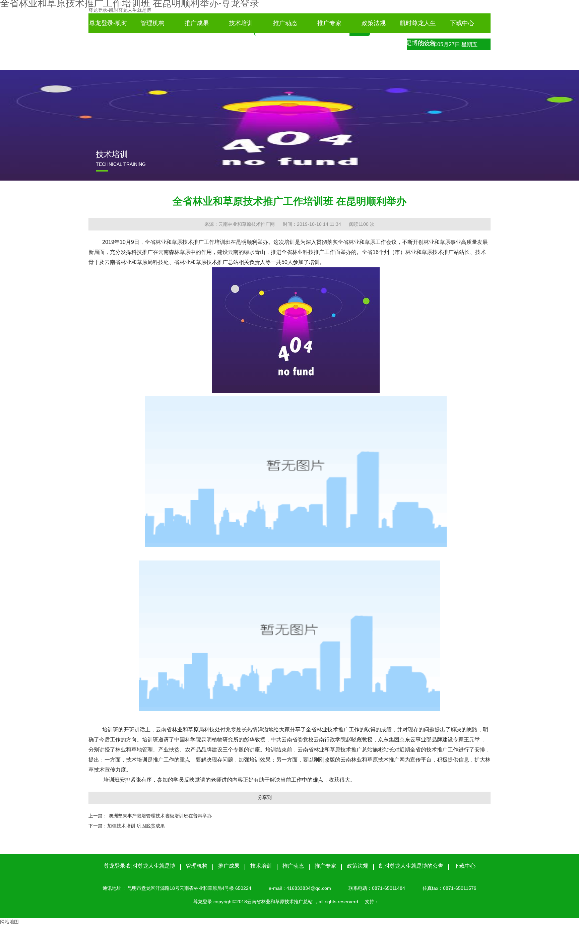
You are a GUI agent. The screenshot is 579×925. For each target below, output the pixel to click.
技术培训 (241, 23)
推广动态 (285, 23)
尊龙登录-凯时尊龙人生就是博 (119, 10)
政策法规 (374, 23)
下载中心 (462, 23)
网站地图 (9, 921)
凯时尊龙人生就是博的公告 (418, 26)
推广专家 (329, 23)
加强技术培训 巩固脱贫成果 (136, 826)
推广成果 (197, 23)
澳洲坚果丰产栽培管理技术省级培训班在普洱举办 (160, 815)
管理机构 (152, 23)
